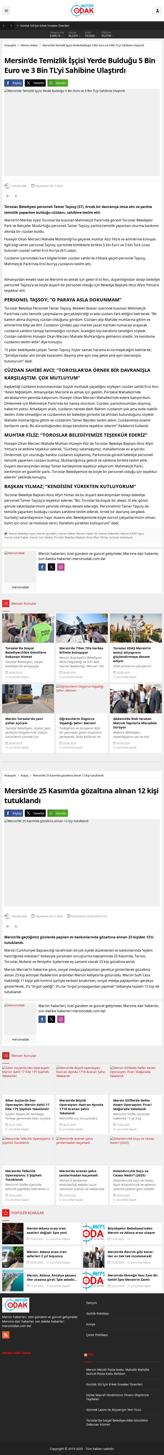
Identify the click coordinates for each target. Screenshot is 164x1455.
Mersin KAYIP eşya (132, 533)
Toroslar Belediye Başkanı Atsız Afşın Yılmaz (81, 537)
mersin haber (66, 533)
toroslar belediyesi (121, 537)
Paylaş (17, 83)
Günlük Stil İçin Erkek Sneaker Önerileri (114, 1384)
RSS (91, 1354)
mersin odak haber (16, 537)
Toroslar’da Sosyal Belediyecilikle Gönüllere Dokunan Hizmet (117, 1422)
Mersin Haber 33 (86, 533)
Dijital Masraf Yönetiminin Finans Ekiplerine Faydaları (53, 26)
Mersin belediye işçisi (22, 533)
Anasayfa (10, 45)
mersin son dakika (41, 537)
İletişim (91, 1303)
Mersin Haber (29, 45)
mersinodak (19, 186)
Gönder (61, 83)
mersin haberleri (108, 533)
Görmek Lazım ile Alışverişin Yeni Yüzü (113, 1410)
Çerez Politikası (97, 1335)
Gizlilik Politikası (97, 1313)
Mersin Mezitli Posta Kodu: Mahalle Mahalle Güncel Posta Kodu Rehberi (117, 1372)
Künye (90, 1324)
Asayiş (24, 775)
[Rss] (5, 1335)
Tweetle (38, 83)
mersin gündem (47, 533)
